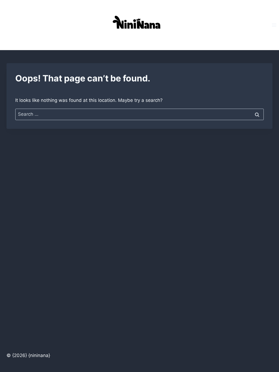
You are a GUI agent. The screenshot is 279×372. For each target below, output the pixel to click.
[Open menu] (274, 25)
